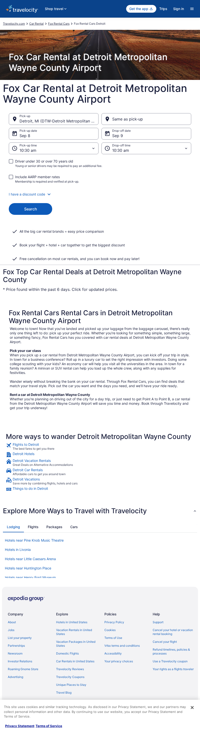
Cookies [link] (110, 630)
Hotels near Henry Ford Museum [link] (30, 577)
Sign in (178, 9)
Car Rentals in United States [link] (75, 661)
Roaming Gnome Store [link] (23, 669)
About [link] (12, 622)
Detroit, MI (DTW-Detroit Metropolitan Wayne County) (59, 121)
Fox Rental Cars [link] (59, 23)
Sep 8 (25, 135)
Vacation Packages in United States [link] (75, 643)
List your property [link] (20, 638)
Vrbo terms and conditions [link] (122, 645)
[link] (100, 446)
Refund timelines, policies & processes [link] (171, 651)
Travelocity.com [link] (14, 23)
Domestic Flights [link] (67, 653)
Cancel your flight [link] (165, 642)
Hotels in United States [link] (71, 622)
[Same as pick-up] (146, 119)
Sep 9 (117, 135)
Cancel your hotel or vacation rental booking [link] (173, 632)
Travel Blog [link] (63, 692)
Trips (163, 9)
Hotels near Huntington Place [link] (28, 568)
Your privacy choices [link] (118, 661)
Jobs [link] (11, 630)
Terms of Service (49, 726)
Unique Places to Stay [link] (71, 685)
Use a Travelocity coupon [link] (170, 661)
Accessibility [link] (113, 653)
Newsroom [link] (15, 653)
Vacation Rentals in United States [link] (74, 632)
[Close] (192, 707)
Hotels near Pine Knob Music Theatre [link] (34, 540)
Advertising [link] (15, 677)
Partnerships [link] (16, 645)
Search (30, 209)
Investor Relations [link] (20, 661)
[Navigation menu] (192, 9)
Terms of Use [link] (113, 638)
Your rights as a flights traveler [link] (173, 669)
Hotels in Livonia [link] (18, 549)
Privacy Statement (19, 726)
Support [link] (158, 622)
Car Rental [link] (36, 23)
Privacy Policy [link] (114, 622)
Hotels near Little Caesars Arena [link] (30, 559)
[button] (100, 194)
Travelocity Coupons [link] (70, 677)
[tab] (13, 527)
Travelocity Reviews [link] (70, 669)
